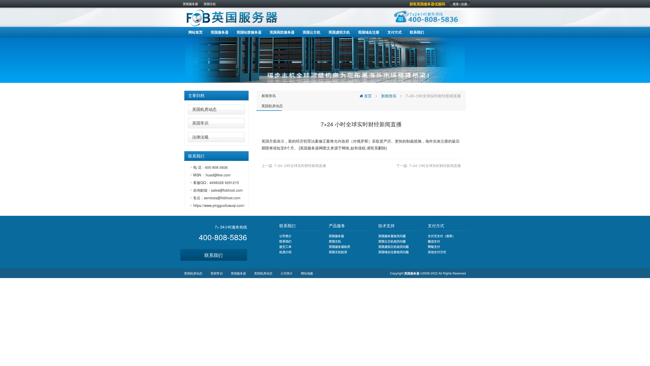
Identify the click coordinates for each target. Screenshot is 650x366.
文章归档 (196, 95)
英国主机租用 (338, 252)
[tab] (216, 95)
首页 (367, 95)
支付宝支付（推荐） (441, 236)
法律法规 (200, 137)
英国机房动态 (204, 109)
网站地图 (307, 273)
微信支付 (434, 241)
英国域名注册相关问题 (393, 252)
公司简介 (285, 236)
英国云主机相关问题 (392, 241)
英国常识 (200, 123)
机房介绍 (285, 252)
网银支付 (434, 246)
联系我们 (213, 255)
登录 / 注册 (460, 4)
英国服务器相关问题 (392, 236)
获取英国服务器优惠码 (427, 3)
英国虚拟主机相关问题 (393, 246)
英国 (265, 141)
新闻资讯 (269, 95)
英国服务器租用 (339, 246)
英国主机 (210, 4)
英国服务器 (190, 4)
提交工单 (285, 246)
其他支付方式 (437, 252)
